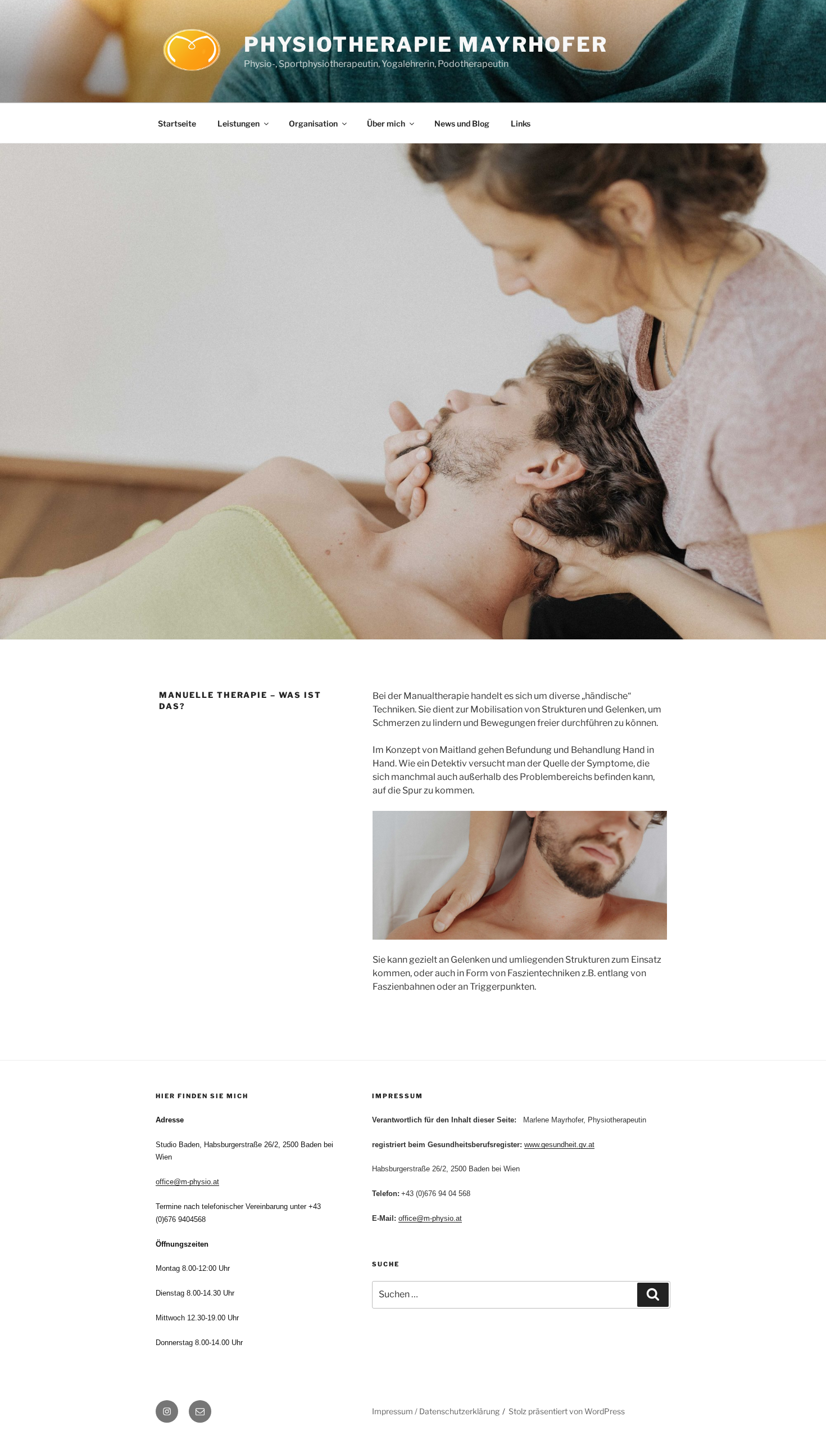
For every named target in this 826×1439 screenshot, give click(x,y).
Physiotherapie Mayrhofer (426, 44)
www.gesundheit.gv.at (559, 1144)
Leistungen (238, 123)
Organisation (313, 123)
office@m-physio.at (187, 1182)
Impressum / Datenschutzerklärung (436, 1411)
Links (520, 123)
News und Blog (461, 123)
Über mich (386, 123)
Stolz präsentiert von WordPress (567, 1411)
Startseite (177, 123)
